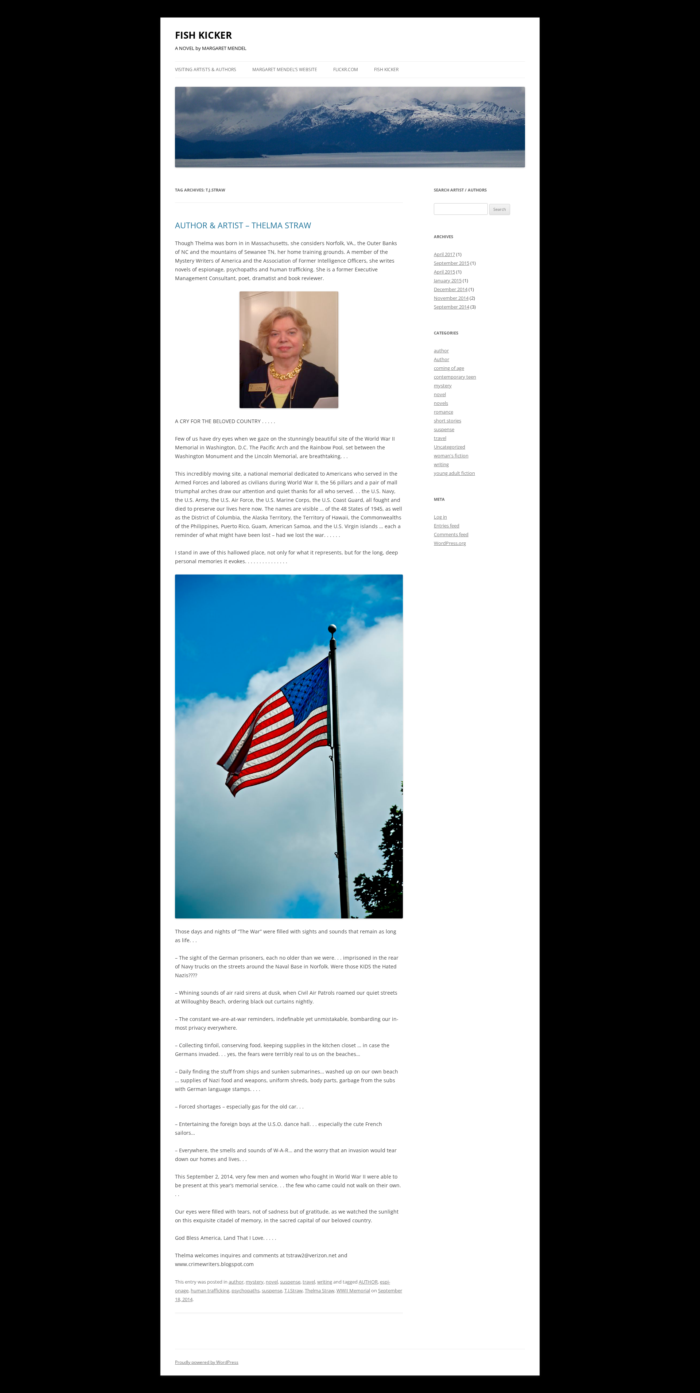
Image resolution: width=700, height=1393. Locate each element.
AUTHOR (368, 1281)
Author (441, 359)
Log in (440, 517)
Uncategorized (449, 447)
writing (324, 1281)
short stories (447, 420)
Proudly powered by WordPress (206, 1362)
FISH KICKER (203, 35)
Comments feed (451, 534)
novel (272, 1281)
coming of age (449, 368)
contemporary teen (455, 377)
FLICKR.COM (345, 69)
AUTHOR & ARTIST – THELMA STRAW (243, 225)
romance (443, 412)
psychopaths (246, 1290)
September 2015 (451, 263)
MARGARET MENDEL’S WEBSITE (284, 69)
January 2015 (448, 280)
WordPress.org (450, 543)
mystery (255, 1281)
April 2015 (444, 271)
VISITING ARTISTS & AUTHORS (205, 69)
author (236, 1281)
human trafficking (210, 1290)
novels (441, 403)
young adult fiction (454, 473)
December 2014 (450, 289)
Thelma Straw (319, 1290)
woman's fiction (451, 455)
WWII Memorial (353, 1290)
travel (309, 1281)
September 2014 (451, 306)
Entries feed (446, 525)
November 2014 (451, 298)
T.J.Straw (293, 1290)
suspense (290, 1281)
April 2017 (444, 254)
